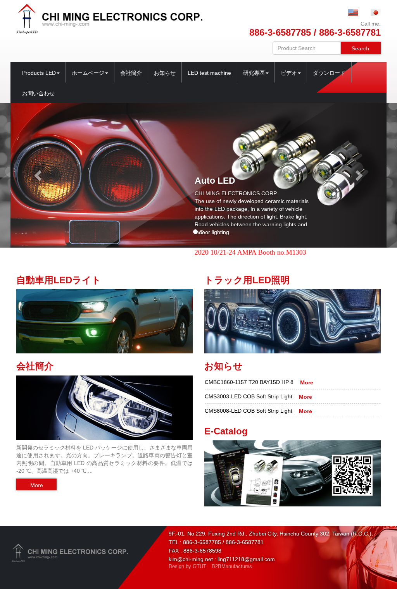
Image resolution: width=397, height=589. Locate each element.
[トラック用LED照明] (292, 321)
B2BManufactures (232, 566)
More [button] (36, 485)
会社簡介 (131, 73)
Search (360, 48)
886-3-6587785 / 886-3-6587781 (315, 32)
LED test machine (209, 73)
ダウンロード (329, 73)
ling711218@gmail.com (246, 559)
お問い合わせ (38, 93)
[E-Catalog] (292, 473)
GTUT (199, 566)
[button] (38, 175)
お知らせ (165, 73)
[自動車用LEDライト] (104, 321)
